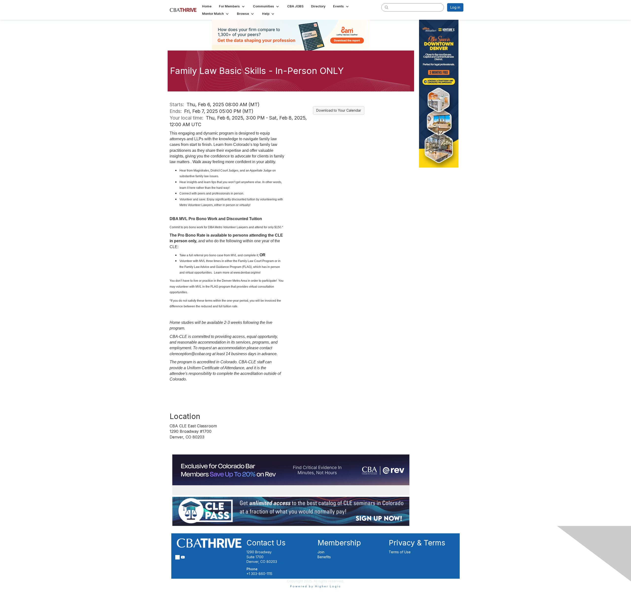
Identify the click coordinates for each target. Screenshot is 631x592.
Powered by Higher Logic (315, 586)
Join (320, 552)
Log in (455, 7)
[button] (232, 6)
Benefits (324, 557)
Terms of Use (400, 552)
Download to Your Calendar (338, 110)
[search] (386, 7)
